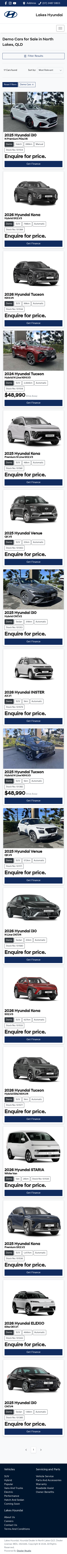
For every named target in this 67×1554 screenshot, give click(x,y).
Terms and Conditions (17, 1529)
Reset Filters (10, 84)
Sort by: (32, 70)
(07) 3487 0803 (51, 3)
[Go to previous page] (26, 1450)
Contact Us (10, 1525)
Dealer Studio (24, 1551)
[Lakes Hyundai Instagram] (11, 3)
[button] (60, 28)
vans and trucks (13, 1488)
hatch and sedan (14, 1500)
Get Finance (33, 164)
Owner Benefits (45, 1492)
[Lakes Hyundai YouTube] (15, 3)
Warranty (41, 1484)
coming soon (12, 1504)
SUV (6, 1476)
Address (31, 3)
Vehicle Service (45, 1476)
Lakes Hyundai (49, 15)
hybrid (8, 1480)
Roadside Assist (45, 1488)
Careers (8, 1521)
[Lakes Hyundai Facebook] (6, 3)
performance (11, 1496)
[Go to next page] (41, 1450)
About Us (9, 1517)
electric (8, 1492)
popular (8, 1484)
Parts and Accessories (48, 1480)
